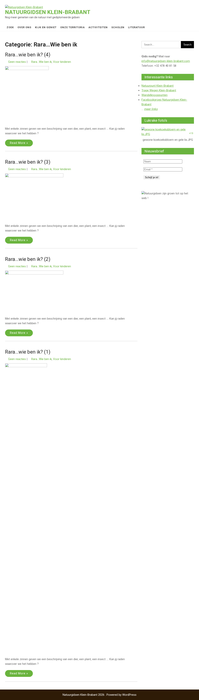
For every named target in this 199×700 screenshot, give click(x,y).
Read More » (19, 143)
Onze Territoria (72, 27)
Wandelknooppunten (154, 95)
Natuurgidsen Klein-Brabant (47, 12)
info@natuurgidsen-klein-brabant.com (165, 61)
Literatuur (136, 27)
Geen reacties (17, 62)
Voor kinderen (62, 62)
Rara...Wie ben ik (41, 62)
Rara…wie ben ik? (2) (27, 259)
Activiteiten (98, 27)
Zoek (10, 27)
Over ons (24, 27)
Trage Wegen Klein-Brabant (158, 90)
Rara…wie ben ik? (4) (27, 55)
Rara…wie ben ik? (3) (27, 162)
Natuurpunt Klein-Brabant (157, 85)
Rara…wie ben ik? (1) (27, 352)
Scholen (117, 27)
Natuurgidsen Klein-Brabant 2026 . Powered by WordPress (99, 695)
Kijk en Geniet (46, 27)
